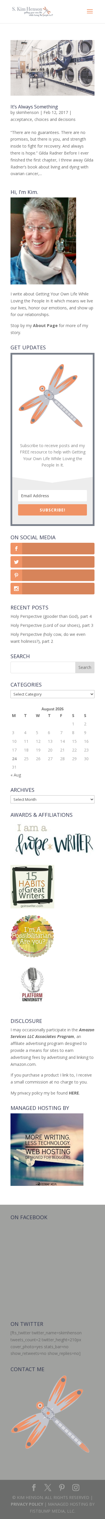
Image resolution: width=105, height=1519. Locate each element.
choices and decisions (55, 119)
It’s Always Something (34, 107)
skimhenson (27, 112)
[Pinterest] (61, 1487)
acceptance (21, 119)
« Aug (15, 775)
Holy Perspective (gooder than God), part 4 (51, 616)
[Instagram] (75, 1487)
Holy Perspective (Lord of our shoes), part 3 (51, 625)
